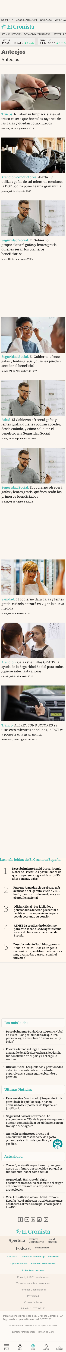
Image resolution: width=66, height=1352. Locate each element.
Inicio (33, 1349)
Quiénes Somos (19, 1263)
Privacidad (33, 1295)
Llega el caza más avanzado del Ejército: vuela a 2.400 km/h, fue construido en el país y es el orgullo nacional (37, 892)
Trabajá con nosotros (33, 1270)
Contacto (12, 1256)
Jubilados (46, 20)
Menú (6, 1349)
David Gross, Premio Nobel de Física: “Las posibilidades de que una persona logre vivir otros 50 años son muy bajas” (36, 873)
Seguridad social (26, 20)
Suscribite (53, 1256)
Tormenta (7, 20)
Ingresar (59, 1349)
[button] (57, 1144)
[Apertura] (17, 1241)
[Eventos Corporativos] (36, 1241)
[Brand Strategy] (52, 1241)
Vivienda (60, 20)
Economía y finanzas (37, 34)
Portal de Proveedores (43, 1263)
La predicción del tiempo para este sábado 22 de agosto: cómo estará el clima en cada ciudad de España (37, 930)
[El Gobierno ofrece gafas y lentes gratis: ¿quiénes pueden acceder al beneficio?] (33, 335)
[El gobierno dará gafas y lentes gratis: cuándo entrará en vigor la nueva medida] (33, 577)
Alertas (46, 1349)
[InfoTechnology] (42, 1248)
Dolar (20, 1349)
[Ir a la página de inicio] (17, 26)
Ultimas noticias (11, 34)
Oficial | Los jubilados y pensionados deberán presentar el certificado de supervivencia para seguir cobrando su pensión (36, 911)
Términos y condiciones (33, 1289)
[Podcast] (23, 1248)
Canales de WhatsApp (33, 1256)
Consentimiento (33, 1302)
